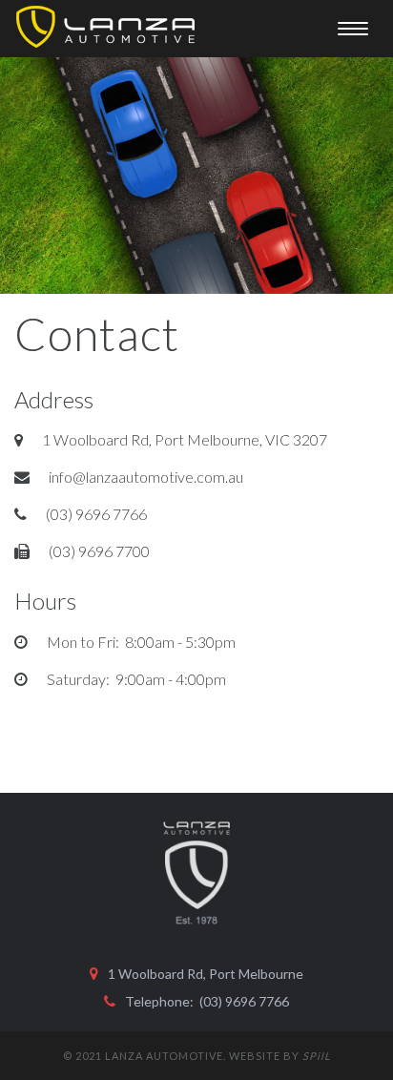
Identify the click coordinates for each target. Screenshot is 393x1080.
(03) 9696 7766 (96, 514)
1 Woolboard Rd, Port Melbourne (205, 974)
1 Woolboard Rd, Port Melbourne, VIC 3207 (184, 439)
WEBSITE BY (280, 1055)
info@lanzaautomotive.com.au (146, 476)
